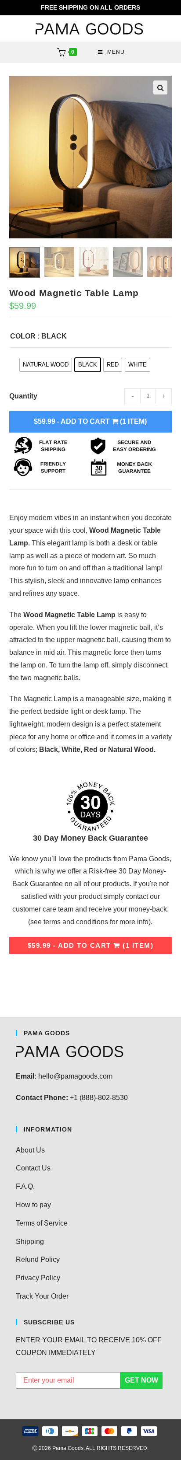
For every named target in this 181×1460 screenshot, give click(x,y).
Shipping (30, 1241)
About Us (30, 1150)
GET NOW (141, 1380)
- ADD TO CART (90, 421)
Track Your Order (42, 1296)
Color (23, 336)
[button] (160, 87)
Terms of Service (42, 1223)
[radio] (46, 364)
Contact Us (33, 1168)
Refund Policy (38, 1259)
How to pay (33, 1205)
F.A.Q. (25, 1186)
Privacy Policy (38, 1278)
